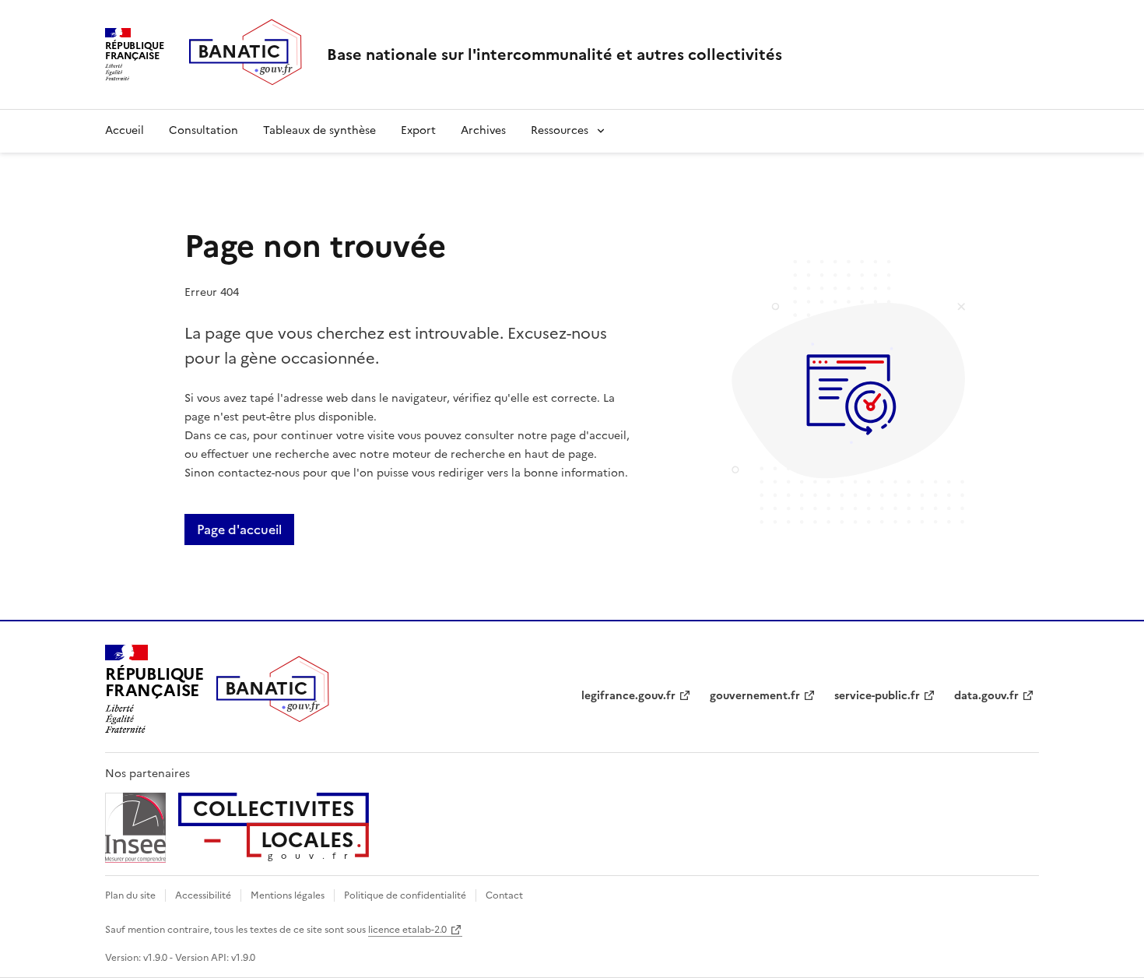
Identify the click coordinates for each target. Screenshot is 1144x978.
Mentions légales (288, 895)
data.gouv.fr (986, 696)
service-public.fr (877, 696)
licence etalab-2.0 (407, 930)
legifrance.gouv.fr (628, 696)
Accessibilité (203, 895)
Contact (504, 895)
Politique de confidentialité (405, 895)
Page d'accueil (239, 529)
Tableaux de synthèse (319, 130)
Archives (483, 130)
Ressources (559, 130)
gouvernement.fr (755, 696)
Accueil (124, 130)
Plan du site (130, 895)
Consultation (203, 130)
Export (418, 130)
